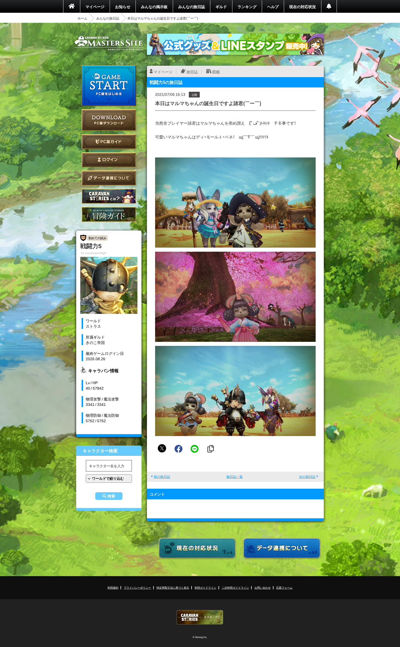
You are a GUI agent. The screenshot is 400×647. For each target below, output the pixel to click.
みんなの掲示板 (154, 6)
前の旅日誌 (162, 476)
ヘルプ (273, 6)
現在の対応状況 (302, 6)
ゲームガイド (109, 214)
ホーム (82, 18)
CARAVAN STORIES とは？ (109, 196)
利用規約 (112, 587)
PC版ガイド (109, 141)
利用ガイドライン (205, 587)
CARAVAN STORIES (200, 617)
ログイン (109, 159)
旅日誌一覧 (234, 476)
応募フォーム (284, 587)
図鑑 (216, 71)
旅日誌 (192, 71)
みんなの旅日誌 (191, 6)
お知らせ (122, 6)
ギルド (221, 6)
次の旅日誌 (307, 476)
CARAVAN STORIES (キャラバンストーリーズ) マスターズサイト (108, 43)
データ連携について (109, 178)
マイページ (94, 6)
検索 (111, 496)
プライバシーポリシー (137, 587)
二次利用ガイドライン (235, 587)
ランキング (247, 6)
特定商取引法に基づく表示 (172, 587)
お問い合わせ (262, 587)
